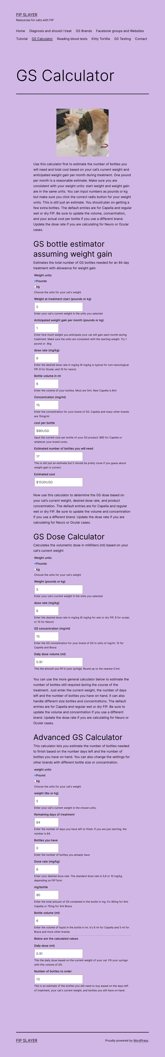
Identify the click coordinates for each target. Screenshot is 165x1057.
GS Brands (84, 31)
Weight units (43, 275)
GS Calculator (42, 39)
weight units (42, 769)
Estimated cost (44, 474)
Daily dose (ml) (44, 945)
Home (20, 31)
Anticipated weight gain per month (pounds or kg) (69, 320)
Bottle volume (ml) (47, 913)
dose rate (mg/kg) (46, 350)
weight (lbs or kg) (46, 793)
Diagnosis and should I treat (50, 31)
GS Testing (122, 39)
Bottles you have (46, 840)
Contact (141, 39)
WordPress (140, 1040)
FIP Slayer (26, 14)
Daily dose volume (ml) (50, 654)
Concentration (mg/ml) (50, 397)
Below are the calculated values (56, 938)
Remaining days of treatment (54, 814)
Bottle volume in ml (47, 376)
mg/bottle (41, 887)
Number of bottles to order (53, 971)
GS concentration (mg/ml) (52, 628)
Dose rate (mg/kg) (47, 861)
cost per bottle (44, 423)
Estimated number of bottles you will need (63, 448)
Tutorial (22, 39)
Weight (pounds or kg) (49, 581)
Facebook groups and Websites (120, 31)
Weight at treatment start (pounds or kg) (62, 299)
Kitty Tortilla (101, 39)
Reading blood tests (72, 39)
